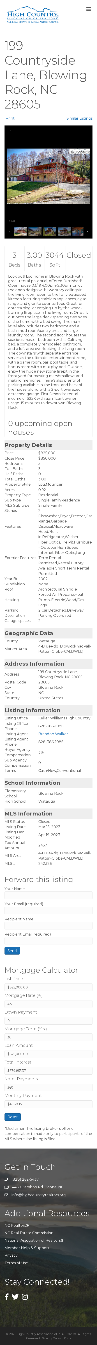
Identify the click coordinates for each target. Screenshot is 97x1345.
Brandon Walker (53, 734)
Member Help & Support (27, 1248)
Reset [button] (12, 1117)
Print (10, 118)
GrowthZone (62, 1338)
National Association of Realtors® (34, 1240)
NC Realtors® (17, 1225)
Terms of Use (16, 1263)
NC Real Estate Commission (29, 1233)
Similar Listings (79, 118)
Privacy (11, 1255)
